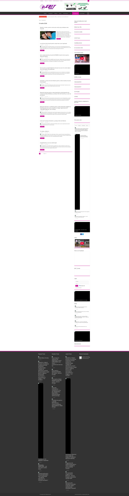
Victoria (76, 73)
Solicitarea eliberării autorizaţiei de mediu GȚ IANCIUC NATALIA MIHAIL (84, 136)
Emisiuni (56, 13)
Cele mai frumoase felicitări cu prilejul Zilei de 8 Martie (53, 120)
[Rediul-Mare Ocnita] (38, 356)
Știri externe (50, 13)
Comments (83, 125)
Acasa (41, 13)
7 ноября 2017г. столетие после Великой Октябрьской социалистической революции (81, 322)
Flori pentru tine (75, 13)
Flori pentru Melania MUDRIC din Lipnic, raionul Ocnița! (57, 372)
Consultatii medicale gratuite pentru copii (81, 326)
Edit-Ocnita (87, 494)
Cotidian (45, 13)
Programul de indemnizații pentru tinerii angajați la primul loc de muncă (82, 212)
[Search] (88, 1)
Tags (87, 125)
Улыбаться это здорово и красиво (43, 459)
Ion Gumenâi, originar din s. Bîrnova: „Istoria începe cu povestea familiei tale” (81, 216)
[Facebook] (81, 234)
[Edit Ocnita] (48, 7)
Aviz (70, 13)
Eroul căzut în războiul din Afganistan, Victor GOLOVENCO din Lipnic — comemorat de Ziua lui (57, 362)
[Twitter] (83, 234)
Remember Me (82, 285)
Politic (60, 13)
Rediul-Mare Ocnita (43, 358)
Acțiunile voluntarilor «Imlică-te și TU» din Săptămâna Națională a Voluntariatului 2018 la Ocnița (56, 391)
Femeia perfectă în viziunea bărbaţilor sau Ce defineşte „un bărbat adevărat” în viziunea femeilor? (43, 477)
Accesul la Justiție (82, 13)
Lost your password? (78, 287)
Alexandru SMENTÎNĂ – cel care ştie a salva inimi (42, 467)
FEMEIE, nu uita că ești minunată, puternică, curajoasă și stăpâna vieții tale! (81, 307)
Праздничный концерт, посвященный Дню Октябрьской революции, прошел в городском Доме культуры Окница (82, 317)
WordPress (80, 494)
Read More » (58, 38)
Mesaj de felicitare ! (79, 340)
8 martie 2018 (46, 30)
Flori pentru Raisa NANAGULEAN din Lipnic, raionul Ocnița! (57, 381)
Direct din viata (65, 13)
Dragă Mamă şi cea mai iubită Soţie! (48, 142)
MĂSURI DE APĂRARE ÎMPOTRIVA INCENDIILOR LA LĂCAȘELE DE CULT (58, 16)
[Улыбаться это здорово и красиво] (40, 420)
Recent (76, 125)
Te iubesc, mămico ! (44, 131)
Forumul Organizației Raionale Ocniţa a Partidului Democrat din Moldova (82, 312)
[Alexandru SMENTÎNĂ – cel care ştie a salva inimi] (38, 463)
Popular (79, 125)
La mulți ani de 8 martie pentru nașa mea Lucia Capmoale (53, 43)
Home (40, 20)
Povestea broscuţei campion (80, 231)
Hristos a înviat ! (78, 115)
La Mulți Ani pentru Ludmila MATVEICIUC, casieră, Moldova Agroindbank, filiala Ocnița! (57, 404)
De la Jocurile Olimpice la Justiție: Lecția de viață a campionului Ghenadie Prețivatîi (71, 485)
